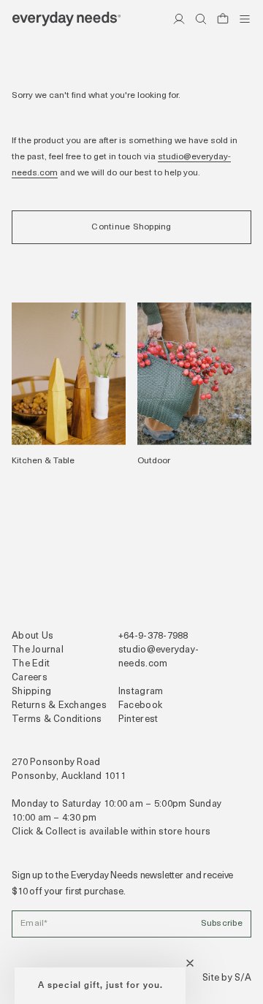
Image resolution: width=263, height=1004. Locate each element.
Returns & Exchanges (59, 705)
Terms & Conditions (57, 719)
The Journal (38, 650)
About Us (32, 636)
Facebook (140, 705)
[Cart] (222, 19)
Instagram (140, 691)
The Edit (31, 664)
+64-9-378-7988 (153, 636)
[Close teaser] (190, 963)
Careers (29, 677)
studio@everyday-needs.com (158, 657)
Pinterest (138, 719)
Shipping (31, 691)
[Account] (179, 19)
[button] (100, 985)
